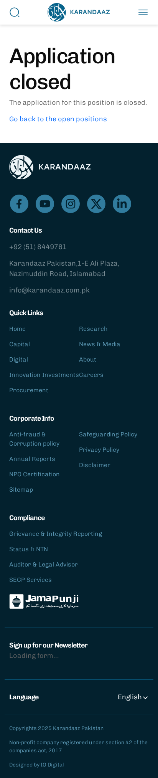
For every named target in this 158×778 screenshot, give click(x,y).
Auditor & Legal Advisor (43, 564)
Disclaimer (94, 465)
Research (93, 328)
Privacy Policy (99, 449)
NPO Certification (34, 474)
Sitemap (21, 489)
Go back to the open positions (58, 119)
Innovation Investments (44, 374)
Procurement (28, 390)
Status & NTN (28, 549)
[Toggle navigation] (143, 12)
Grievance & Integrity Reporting (55, 533)
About (87, 359)
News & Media (99, 344)
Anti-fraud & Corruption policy (34, 439)
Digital (18, 359)
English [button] (130, 697)
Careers (91, 374)
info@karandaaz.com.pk (49, 290)
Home (17, 328)
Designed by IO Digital (36, 764)
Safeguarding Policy (108, 434)
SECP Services (30, 579)
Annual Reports (32, 459)
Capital (19, 344)
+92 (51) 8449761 (38, 247)
